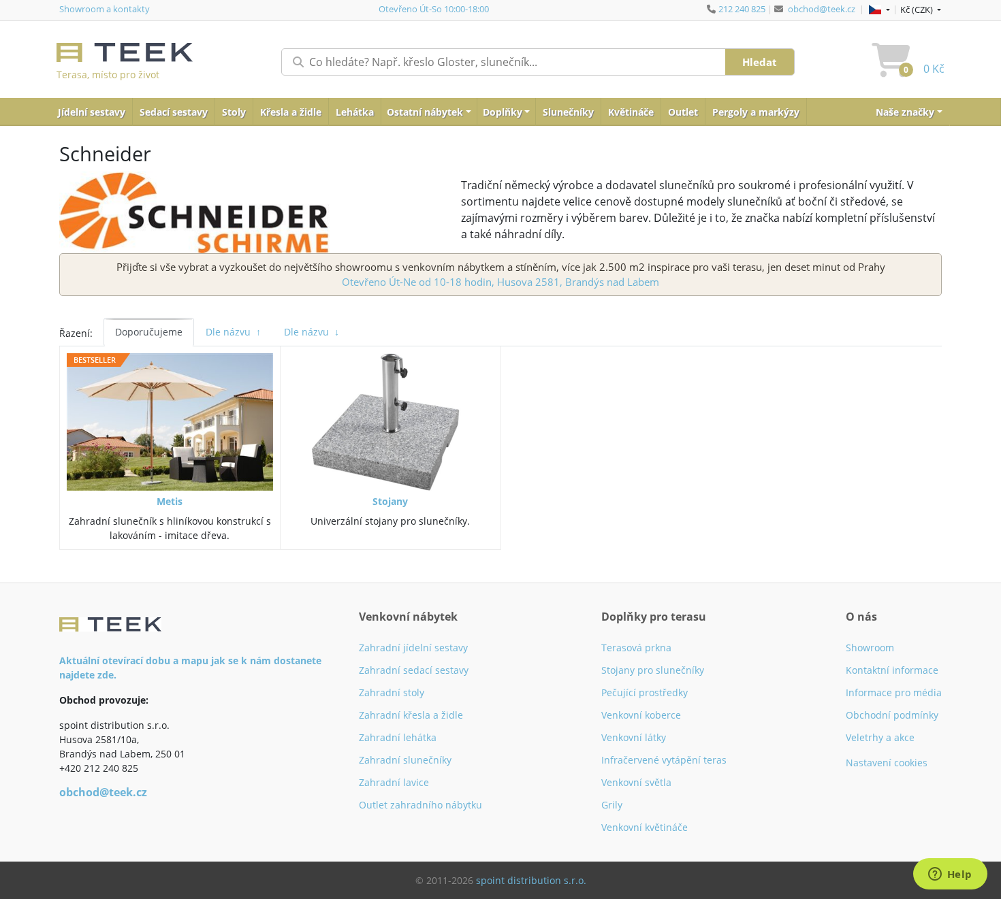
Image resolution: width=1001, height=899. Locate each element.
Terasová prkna (636, 647)
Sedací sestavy (174, 111)
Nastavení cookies (886, 762)
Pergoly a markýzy (755, 111)
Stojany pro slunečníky (652, 670)
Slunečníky (568, 111)
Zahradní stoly (391, 692)
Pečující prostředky (644, 692)
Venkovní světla (636, 782)
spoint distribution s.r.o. (531, 880)
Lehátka (355, 111)
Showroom (870, 647)
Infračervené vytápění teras (664, 759)
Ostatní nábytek (425, 111)
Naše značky (905, 111)
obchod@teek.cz (821, 9)
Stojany (390, 501)
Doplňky (502, 111)
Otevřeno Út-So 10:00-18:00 (434, 9)
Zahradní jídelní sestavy (413, 647)
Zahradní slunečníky (405, 759)
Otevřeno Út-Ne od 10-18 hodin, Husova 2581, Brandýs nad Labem (500, 282)
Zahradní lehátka (397, 737)
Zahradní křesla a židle (411, 714)
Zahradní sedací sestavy (413, 670)
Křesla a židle (290, 111)
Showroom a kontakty (104, 9)
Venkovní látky (633, 737)
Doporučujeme (148, 331)
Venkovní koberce (641, 714)
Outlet (683, 111)
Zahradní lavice (394, 782)
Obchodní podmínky (892, 714)
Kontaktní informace (892, 670)
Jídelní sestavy (91, 111)
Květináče (631, 111)
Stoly (234, 111)
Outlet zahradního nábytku (420, 804)
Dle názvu (233, 331)
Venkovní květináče (644, 827)
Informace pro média (894, 692)
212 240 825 (741, 9)
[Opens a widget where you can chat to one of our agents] (949, 875)
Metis (169, 501)
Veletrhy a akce (880, 737)
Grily (611, 804)
